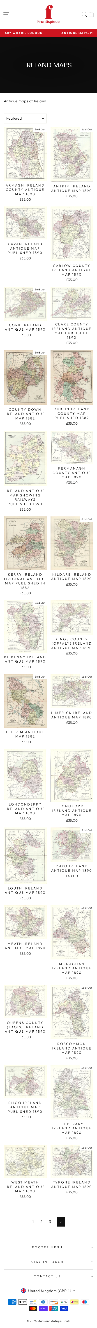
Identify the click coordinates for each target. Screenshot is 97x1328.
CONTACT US (47, 1276)
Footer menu (47, 1247)
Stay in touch (47, 1262)
